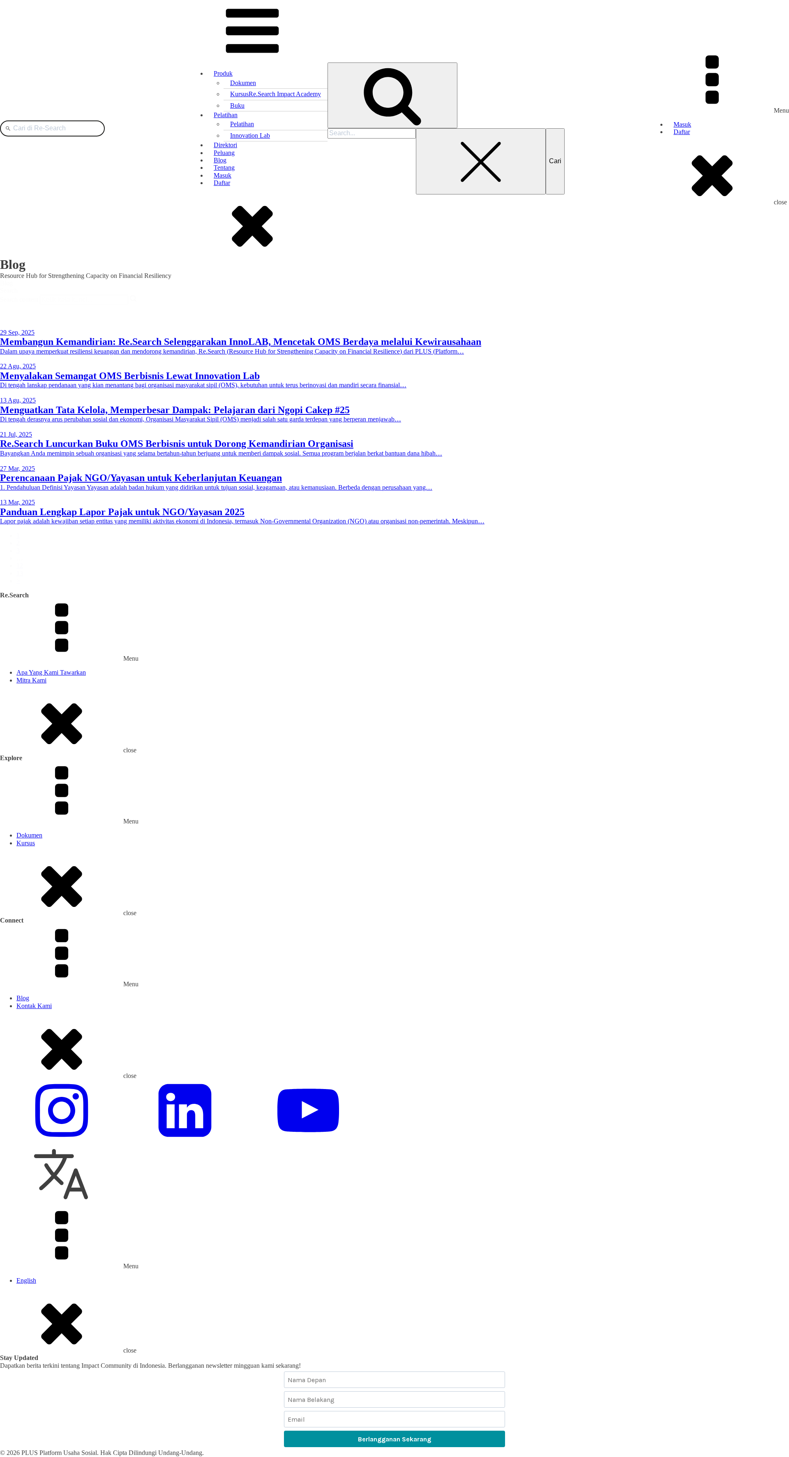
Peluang (224, 152)
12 (19, 565)
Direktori (225, 144)
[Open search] (392, 95)
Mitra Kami (31, 680)
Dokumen (243, 82)
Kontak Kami (34, 1005)
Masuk (222, 175)
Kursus (275, 93)
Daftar (222, 182)
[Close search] (481, 161)
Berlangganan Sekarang (394, 1439)
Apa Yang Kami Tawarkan (51, 672)
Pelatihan (226, 114)
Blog (220, 160)
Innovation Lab (250, 135)
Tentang (224, 167)
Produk (223, 73)
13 (19, 573)
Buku (237, 105)
